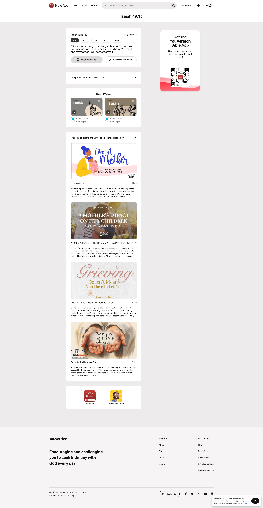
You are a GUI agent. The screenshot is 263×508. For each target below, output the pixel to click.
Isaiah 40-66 (119, 118)
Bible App (90, 403)
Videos (94, 5)
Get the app (186, 5)
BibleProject (81, 121)
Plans (84, 5)
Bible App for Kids (116, 403)
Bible (75, 5)
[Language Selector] (198, 5)
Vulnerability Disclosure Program (63, 495)
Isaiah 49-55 (85, 118)
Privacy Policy (72, 492)
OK (255, 501)
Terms (83, 492)
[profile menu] (208, 5)
